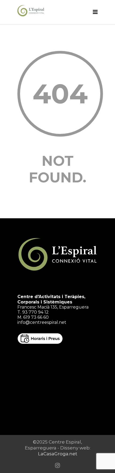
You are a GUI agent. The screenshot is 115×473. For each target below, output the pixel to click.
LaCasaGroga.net (57, 453)
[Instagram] (57, 465)
